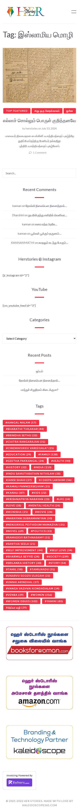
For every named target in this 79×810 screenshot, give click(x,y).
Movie (45, 511)
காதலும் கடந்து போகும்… (53, 242)
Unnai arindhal (23, 582)
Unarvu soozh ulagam (29, 575)
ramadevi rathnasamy (29, 537)
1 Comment (39, 152)
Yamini (54, 601)
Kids (39, 492)
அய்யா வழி (17, 607)
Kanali (16, 492)
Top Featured (17, 110)
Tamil (15, 569)
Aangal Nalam (21, 422)
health (62, 460)
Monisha (18, 511)
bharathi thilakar (26, 428)
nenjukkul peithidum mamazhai (36, 524)
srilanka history (25, 562)
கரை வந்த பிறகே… (46, 224)
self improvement (25, 550)
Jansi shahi (20, 479)
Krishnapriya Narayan (29, 499)
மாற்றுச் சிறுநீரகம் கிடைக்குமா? (39, 389)
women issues (23, 601)
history (17, 467)
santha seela (21, 543)
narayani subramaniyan (30, 518)
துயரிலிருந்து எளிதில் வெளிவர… (47, 215)
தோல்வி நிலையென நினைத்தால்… (46, 205)
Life (64, 499)
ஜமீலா (69, 110)
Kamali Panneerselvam (29, 486)
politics (42, 531)
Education (19, 454)
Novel (16, 531)
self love (62, 550)
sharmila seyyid (24, 556)
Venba (16, 594)
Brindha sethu (22, 435)
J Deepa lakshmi (56, 479)
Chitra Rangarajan (26, 441)
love (14, 505)
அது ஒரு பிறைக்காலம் (47, 110)
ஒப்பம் (39, 371)
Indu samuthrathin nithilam (34, 473)
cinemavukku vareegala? (31, 448)
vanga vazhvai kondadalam (34, 588)
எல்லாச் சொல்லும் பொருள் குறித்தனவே (39, 120)
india (43, 467)
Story (58, 562)
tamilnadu (43, 569)
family (49, 454)
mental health (45, 505)
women (42, 594)
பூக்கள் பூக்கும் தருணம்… (46, 233)
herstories (32, 128)
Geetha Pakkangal (26, 460)
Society (58, 556)
